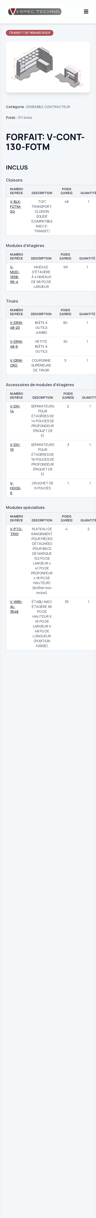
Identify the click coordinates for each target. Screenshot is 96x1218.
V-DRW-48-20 (16, 325)
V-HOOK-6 (15, 488)
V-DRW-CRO (16, 363)
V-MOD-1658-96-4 (15, 274)
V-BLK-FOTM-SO (15, 206)
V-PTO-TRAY (16, 531)
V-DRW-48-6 (16, 344)
